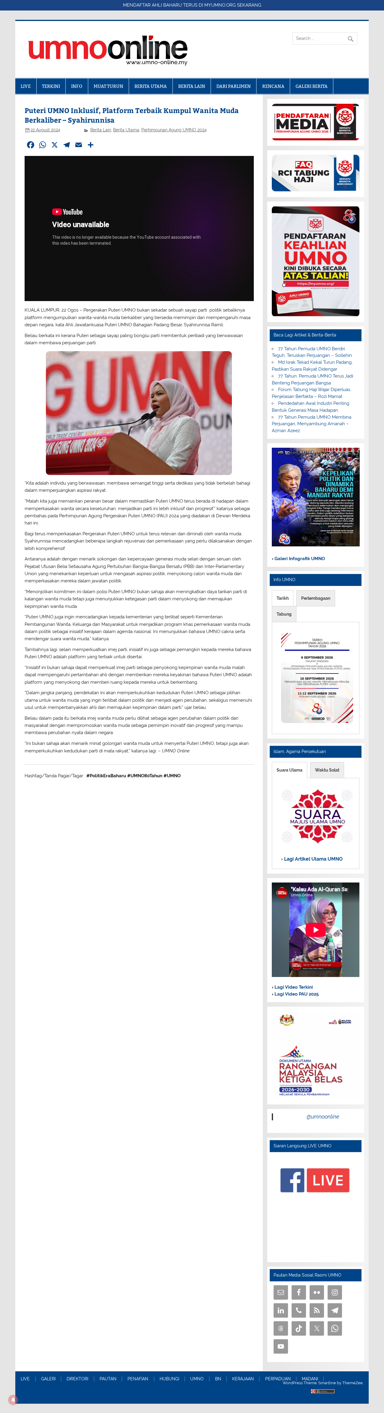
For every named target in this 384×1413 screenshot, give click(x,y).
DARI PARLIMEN (233, 86)
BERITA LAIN (191, 86)
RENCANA (273, 86)
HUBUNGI (169, 1379)
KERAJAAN (243, 1379)
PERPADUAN (278, 1379)
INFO (76, 86)
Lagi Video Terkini (293, 987)
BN (218, 1379)
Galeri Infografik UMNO (299, 558)
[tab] (282, 598)
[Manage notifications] (13, 1400)
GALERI (48, 1379)
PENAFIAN (138, 1379)
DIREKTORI (77, 1379)
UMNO (197, 1379)
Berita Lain (100, 129)
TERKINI (51, 86)
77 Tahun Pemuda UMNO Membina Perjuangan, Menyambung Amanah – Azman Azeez (311, 424)
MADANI (310, 1379)
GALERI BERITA (312, 86)
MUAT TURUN (108, 86)
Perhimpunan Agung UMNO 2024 (174, 129)
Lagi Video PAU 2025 (296, 994)
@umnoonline (323, 1116)
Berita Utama (126, 129)
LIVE (26, 86)
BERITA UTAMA (150, 86)
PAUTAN (108, 1379)
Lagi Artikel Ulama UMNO (313, 859)
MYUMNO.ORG (220, 5)
